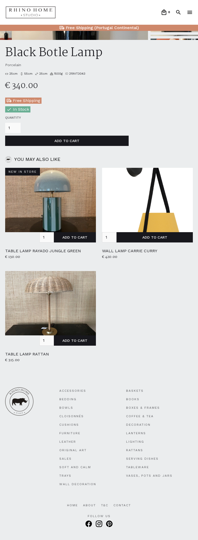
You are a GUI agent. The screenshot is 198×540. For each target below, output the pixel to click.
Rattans (134, 450)
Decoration (138, 424)
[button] (165, 12)
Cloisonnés (71, 416)
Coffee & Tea (140, 416)
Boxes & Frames (143, 408)
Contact (122, 505)
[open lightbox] (74, 35)
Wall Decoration (77, 484)
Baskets (135, 391)
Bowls (66, 408)
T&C (104, 505)
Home (72, 505)
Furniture (69, 433)
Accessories (72, 391)
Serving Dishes (142, 458)
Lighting (135, 441)
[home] (30, 12)
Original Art (73, 450)
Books (132, 399)
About (89, 505)
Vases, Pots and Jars (149, 475)
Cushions (69, 424)
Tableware (137, 467)
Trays (65, 475)
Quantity (13, 117)
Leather (67, 441)
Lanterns (136, 433)
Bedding (68, 399)
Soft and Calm (75, 467)
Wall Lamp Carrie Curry (129, 250)
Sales (65, 458)
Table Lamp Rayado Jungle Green (43, 250)
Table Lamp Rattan (27, 354)
